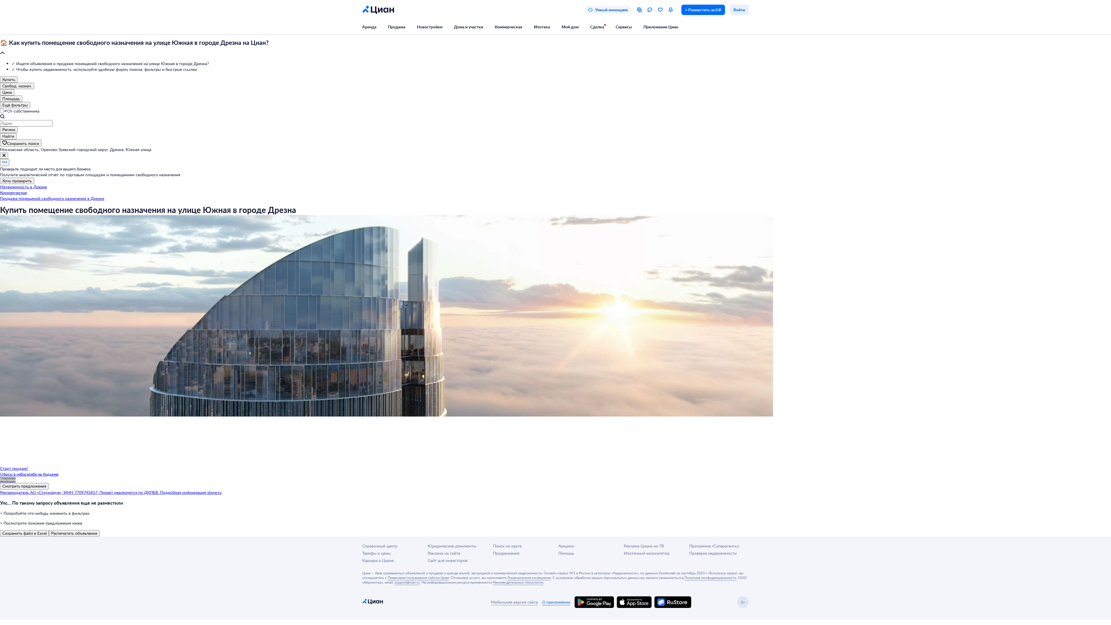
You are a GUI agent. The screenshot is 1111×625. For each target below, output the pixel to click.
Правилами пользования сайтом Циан (418, 577)
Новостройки (429, 27)
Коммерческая (508, 27)
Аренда (369, 27)
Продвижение (506, 553)
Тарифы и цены (376, 553)
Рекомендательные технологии (518, 582)
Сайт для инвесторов (448, 560)
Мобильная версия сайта (514, 602)
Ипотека (542, 27)
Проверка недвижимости (713, 553)
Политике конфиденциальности (710, 577)
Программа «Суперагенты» (714, 546)
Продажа (396, 27)
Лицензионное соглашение (529, 577)
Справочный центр (380, 546)
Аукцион (566, 546)
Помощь (566, 553)
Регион (8, 129)
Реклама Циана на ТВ (644, 546)
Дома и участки (468, 27)
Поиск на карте (507, 546)
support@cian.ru (407, 582)
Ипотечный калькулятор (646, 553)
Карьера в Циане (378, 560)
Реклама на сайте (444, 553)
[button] (555, 48)
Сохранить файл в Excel (24, 533)
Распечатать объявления (74, 533)
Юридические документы (452, 546)
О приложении (556, 602)
